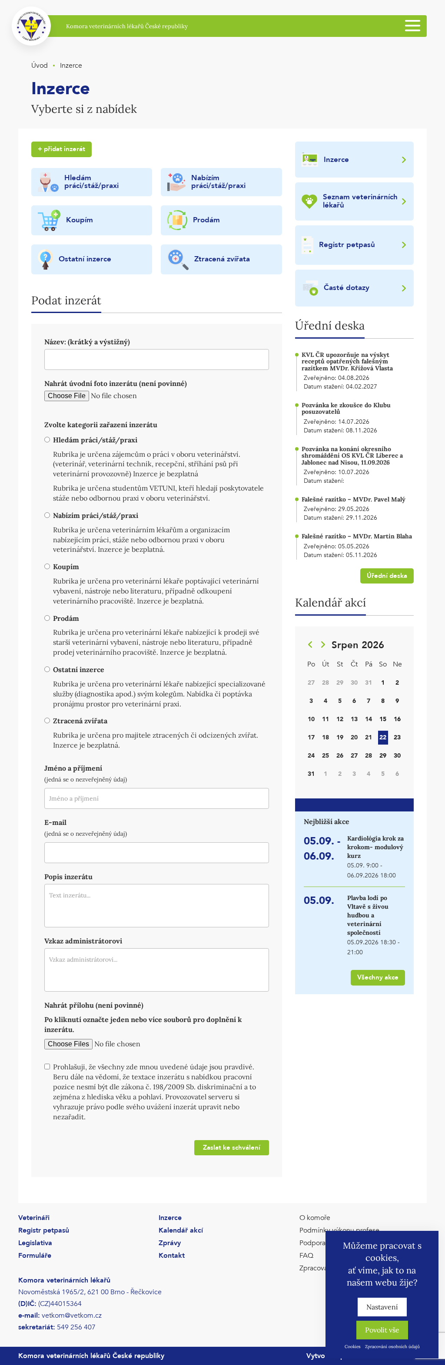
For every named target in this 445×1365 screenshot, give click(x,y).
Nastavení (382, 1306)
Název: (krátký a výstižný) (87, 341)
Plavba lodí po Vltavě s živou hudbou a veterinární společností (368, 915)
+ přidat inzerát (61, 149)
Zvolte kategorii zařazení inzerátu (100, 424)
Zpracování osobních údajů (392, 1346)
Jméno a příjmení (73, 768)
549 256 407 (76, 1327)
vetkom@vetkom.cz (72, 1315)
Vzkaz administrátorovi (83, 940)
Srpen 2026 (358, 645)
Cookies (353, 1346)
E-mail (55, 822)
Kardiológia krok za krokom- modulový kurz (375, 847)
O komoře (314, 1218)
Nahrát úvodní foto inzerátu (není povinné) (115, 383)
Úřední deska (387, 575)
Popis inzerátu (68, 876)
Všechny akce (378, 977)
